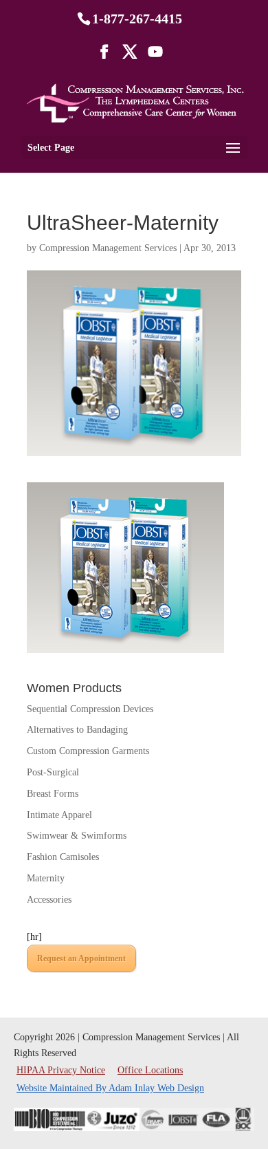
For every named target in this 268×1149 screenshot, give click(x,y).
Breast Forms (52, 793)
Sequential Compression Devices (90, 709)
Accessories (49, 899)
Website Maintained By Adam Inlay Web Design (110, 1088)
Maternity (46, 878)
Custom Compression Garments (88, 751)
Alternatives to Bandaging (77, 729)
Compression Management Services (108, 248)
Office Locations (150, 1070)
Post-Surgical (53, 772)
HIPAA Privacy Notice (62, 1070)
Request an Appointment (81, 958)
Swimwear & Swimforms (76, 835)
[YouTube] (155, 56)
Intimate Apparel (59, 815)
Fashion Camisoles (63, 857)
